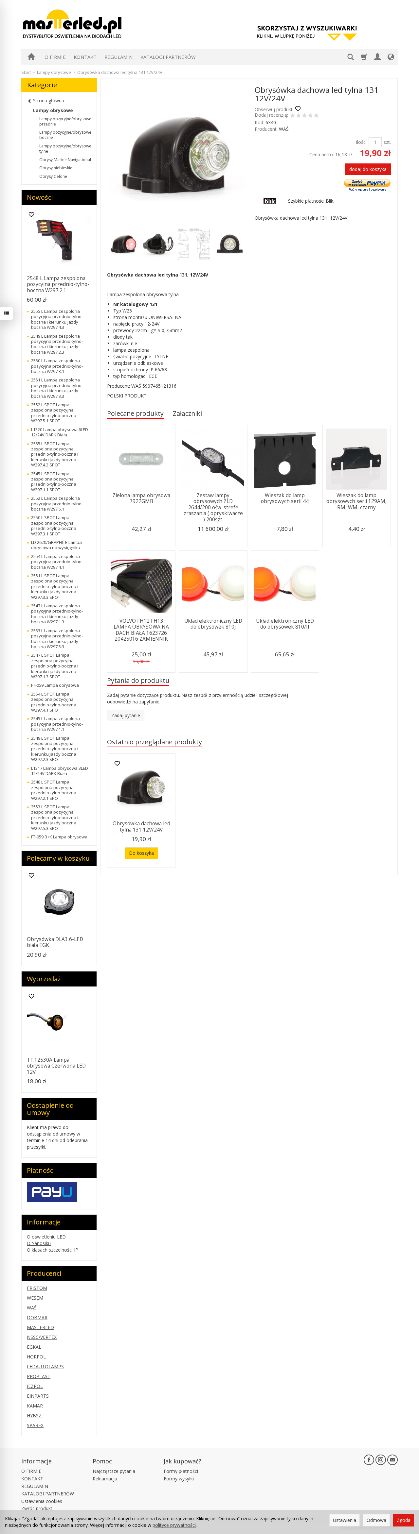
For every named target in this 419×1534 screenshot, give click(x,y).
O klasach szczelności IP (52, 1250)
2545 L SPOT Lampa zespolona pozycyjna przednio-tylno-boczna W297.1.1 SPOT (53, 482)
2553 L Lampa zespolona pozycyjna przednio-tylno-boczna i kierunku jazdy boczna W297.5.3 (57, 638)
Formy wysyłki (179, 1478)
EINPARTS (38, 1396)
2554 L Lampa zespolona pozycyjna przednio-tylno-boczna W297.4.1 (57, 561)
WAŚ (284, 129)
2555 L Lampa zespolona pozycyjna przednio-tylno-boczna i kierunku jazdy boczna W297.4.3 (57, 319)
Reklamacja (105, 1478)
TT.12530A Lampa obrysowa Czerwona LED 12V (56, 1065)
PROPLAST (38, 1376)
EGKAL (34, 1347)
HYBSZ (34, 1415)
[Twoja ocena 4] (310, 116)
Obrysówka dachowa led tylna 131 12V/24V (141, 826)
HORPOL (36, 1357)
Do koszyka (141, 853)
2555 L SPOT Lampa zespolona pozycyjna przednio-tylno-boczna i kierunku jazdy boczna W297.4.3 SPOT (54, 454)
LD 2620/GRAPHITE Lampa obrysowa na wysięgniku (56, 544)
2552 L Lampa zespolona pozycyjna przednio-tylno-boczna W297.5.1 (57, 503)
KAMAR (35, 1406)
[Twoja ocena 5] (316, 116)
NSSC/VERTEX (42, 1337)
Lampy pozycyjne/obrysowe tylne (65, 148)
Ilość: (361, 142)
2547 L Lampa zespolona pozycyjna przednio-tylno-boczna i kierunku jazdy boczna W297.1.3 (57, 614)
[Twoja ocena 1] (293, 116)
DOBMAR (37, 1317)
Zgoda (403, 1520)
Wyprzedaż (44, 978)
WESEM (35, 1298)
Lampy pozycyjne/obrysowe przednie (65, 121)
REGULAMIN (118, 57)
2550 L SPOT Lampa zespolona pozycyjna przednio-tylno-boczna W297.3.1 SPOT (53, 525)
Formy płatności (181, 1471)
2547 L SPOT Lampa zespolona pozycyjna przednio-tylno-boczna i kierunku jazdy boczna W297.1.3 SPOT (54, 666)
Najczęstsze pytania (114, 1471)
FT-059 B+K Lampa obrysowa (59, 837)
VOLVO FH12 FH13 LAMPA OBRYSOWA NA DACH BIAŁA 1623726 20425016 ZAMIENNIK (141, 629)
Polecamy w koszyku (58, 858)
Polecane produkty (135, 413)
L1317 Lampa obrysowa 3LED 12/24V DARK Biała (59, 770)
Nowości (40, 197)
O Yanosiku (39, 1243)
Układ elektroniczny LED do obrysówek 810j (213, 623)
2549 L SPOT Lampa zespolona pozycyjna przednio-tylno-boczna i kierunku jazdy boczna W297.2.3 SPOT (54, 749)
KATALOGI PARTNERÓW (168, 57)
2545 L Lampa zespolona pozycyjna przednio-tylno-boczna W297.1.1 (57, 724)
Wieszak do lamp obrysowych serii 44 (285, 498)
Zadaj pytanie (125, 715)
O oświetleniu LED (46, 1237)
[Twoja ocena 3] (304, 116)
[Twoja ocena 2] (298, 116)
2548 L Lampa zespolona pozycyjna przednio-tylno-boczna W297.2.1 (58, 284)
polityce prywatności (174, 1525)
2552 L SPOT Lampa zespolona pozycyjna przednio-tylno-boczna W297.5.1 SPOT (53, 413)
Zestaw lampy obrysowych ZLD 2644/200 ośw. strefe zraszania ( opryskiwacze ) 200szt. (213, 507)
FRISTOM (37, 1288)
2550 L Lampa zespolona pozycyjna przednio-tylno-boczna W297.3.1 (57, 366)
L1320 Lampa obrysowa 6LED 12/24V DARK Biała (59, 432)
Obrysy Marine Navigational (65, 159)
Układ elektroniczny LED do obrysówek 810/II (285, 623)
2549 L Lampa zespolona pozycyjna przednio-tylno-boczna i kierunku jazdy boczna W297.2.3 (57, 344)
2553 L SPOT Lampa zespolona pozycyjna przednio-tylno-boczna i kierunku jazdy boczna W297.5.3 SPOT (54, 817)
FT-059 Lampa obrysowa (55, 685)
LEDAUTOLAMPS (45, 1366)
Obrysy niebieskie (55, 168)
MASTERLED (40, 1327)
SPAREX (35, 1425)
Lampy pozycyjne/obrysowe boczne (65, 134)
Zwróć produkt (36, 1508)
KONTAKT (85, 57)
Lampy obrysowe (53, 110)
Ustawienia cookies (41, 1501)
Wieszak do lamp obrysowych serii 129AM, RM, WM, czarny (356, 501)
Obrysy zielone (53, 176)
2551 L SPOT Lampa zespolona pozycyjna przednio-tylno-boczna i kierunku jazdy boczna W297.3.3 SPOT (54, 586)
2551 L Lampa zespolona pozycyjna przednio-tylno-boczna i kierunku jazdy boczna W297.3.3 (57, 388)
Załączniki (187, 413)
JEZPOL (35, 1386)
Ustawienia (344, 1520)
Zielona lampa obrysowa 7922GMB (141, 498)
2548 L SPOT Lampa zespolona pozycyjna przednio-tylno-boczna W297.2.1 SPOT (53, 790)
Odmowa (376, 1520)
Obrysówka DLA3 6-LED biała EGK (55, 942)
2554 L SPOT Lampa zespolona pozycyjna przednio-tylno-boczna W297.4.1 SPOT (53, 702)
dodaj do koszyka (368, 169)
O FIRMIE (55, 57)
